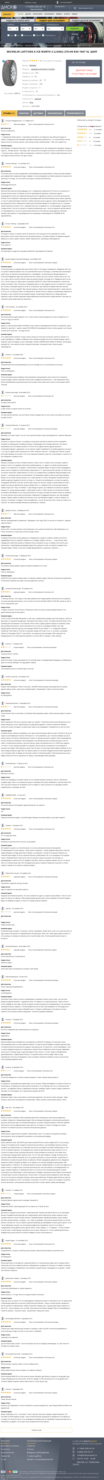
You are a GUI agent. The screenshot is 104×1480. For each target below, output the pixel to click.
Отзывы (9, 113)
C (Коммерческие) (50, 35)
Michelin (33, 65)
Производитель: (53, 25)
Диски (28, 14)
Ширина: (11, 25)
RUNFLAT (38, 35)
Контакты (5, 1449)
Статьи (30, 1449)
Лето (18, 35)
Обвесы (59, 14)
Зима (11, 35)
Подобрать (74, 29)
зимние (38, 99)
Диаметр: (37, 25)
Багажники (49, 14)
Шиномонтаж (7, 1452)
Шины (20, 14)
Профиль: (24, 25)
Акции (74, 14)
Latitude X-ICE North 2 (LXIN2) (43, 69)
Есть (31, 102)
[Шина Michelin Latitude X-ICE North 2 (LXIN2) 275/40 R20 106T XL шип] (11, 74)
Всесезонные (28, 35)
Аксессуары (37, 14)
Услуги (67, 14)
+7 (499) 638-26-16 (35, 6)
